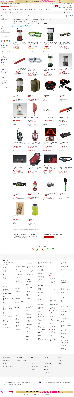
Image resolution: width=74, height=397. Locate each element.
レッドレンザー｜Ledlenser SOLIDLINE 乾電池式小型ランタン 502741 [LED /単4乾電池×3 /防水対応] (50, 193)
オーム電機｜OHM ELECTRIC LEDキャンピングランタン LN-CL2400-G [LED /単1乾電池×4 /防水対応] (50, 69)
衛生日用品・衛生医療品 (41, 307)
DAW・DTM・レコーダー (30, 285)
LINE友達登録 (46, 369)
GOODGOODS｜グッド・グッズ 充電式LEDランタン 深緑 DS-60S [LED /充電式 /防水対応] (65, 69)
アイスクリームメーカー (6, 327)
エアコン (34, 9)
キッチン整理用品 (40, 270)
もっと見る (15, 240)
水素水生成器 (5, 324)
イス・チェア (63, 324)
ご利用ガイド (51, 3)
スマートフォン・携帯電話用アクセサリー (31, 267)
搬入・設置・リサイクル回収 (7, 363)
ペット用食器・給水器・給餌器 (54, 320)
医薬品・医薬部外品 (41, 304)
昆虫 (50, 323)
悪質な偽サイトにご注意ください (17, 384)
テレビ (46, 9)
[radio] (1, 16)
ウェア (62, 273)
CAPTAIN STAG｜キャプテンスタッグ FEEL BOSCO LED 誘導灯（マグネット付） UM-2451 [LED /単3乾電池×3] (65, 118)
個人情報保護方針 (47, 394)
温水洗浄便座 (17, 325)
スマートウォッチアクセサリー (31, 275)
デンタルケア (17, 318)
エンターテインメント (29, 306)
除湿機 (4, 296)
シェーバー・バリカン (18, 311)
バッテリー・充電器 (29, 271)
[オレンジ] (6, 41)
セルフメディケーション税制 (7, 384)
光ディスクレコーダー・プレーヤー (20, 270)
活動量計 (16, 326)
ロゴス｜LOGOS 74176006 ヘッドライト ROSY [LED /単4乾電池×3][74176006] (35, 43)
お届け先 (2, 49)
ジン (50, 266)
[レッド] (4, 41)
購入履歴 (32, 363)
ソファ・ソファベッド (64, 318)
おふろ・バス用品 (52, 301)
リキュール (51, 269)
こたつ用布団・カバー (64, 337)
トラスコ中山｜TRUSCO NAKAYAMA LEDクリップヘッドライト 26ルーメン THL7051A (65, 168)
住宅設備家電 (5, 278)
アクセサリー (28, 291)
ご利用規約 (59, 363)
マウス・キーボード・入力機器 (19, 301)
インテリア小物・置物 (64, 340)
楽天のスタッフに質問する (49, 236)
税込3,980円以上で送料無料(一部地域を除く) (14, 3)
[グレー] (1, 41)
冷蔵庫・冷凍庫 (5, 264)
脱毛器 (16, 315)
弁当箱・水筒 (40, 272)
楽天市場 (72, 3)
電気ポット (4, 312)
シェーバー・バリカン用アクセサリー (20, 314)
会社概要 (68, 3)
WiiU (38, 295)
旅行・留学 (28, 307)
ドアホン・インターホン (53, 332)
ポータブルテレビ (17, 277)
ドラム (27, 288)
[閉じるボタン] (72, 19)
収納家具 (62, 327)
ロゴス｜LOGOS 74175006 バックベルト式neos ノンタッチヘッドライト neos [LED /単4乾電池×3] (35, 69)
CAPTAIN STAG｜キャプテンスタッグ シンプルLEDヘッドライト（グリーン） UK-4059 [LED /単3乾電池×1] (19, 193)
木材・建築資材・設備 (53, 336)
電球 (4, 47)
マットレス (62, 314)
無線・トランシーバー (18, 281)
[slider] (0, 32)
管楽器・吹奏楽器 (29, 287)
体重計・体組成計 (17, 329)
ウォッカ (51, 270)
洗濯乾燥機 (4, 267)
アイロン (4, 274)
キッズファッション (52, 297)
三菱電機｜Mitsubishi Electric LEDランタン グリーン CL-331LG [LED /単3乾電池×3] (19, 94)
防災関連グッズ (52, 335)
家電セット (10, 9)
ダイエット (39, 332)
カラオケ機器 (28, 298)
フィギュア (51, 282)
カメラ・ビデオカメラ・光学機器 (20, 266)
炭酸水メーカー (5, 320)
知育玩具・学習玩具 (52, 278)
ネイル (39, 323)
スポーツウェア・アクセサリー (65, 279)
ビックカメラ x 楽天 (4, 3)
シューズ (62, 269)
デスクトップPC (17, 288)
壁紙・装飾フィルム (64, 333)
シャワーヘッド (17, 321)
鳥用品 (51, 319)
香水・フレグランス (41, 327)
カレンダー (28, 313)
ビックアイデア (15, 9)
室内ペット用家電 (52, 326)
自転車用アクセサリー (64, 266)
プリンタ (16, 294)
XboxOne (39, 288)
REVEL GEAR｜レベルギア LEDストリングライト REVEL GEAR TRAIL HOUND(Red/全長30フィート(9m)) (50, 143)
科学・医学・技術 (29, 324)
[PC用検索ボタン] (56, 6)
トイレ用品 (62, 292)
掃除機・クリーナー (6, 273)
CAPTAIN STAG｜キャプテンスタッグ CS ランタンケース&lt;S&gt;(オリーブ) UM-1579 (34, 94)
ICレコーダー (17, 275)
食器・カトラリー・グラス (42, 266)
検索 (6, 36)
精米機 (4, 303)
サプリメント (40, 331)
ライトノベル (28, 328)
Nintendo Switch (40, 282)
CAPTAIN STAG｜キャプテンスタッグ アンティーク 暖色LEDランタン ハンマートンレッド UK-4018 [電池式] (35, 143)
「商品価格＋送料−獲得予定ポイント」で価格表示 (19, 15)
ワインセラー (5, 315)
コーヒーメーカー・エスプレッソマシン (8, 307)
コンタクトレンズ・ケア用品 (42, 310)
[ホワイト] (3, 41)
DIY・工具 (51, 331)
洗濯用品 (62, 288)
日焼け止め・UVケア (41, 326)
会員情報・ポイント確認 (34, 366)
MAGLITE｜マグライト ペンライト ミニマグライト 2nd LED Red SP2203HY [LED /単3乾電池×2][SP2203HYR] (19, 218)
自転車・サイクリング (64, 263)
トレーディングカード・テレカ (54, 289)
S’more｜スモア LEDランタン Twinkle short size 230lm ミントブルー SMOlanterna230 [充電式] (50, 118)
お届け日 (2, 53)
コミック (27, 303)
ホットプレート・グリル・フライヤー (8, 309)
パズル (51, 285)
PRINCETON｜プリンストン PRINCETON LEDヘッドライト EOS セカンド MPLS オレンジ (49, 168)
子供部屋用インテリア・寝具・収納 (66, 326)
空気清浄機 (30, 9)
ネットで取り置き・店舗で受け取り (8, 366)
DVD (27, 339)
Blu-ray (27, 336)
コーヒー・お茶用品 (41, 276)
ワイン (51, 265)
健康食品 (39, 335)
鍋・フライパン (40, 263)
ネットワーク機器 (17, 298)
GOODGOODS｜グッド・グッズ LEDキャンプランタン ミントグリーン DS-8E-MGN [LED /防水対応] (19, 118)
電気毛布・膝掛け (5, 289)
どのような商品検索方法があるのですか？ (20, 237)
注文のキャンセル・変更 (48, 363)
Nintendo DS (40, 298)
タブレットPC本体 (29, 265)
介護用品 (39, 311)
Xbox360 (39, 289)
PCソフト (16, 305)
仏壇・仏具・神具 (63, 349)
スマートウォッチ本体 (29, 274)
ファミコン (39, 299)
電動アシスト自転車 (64, 265)
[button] (1, 31)
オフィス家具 (63, 339)
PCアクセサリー (17, 291)
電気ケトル (4, 313)
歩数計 (16, 328)
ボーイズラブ (28, 321)
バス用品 (62, 291)
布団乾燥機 (4, 270)
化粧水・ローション (41, 319)
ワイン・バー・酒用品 (41, 277)
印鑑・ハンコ (63, 285)
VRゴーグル (28, 279)
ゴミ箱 (62, 336)
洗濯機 (42, 9)
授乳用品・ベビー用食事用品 (54, 304)
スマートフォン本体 (29, 263)
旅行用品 (62, 309)
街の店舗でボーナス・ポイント (21, 360)
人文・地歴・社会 (29, 317)
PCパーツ (16, 304)
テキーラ (51, 273)
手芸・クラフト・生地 (64, 289)
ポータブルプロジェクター (19, 285)
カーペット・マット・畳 (64, 330)
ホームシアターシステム (18, 274)
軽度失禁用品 (40, 314)
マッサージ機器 (17, 322)
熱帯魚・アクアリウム (53, 316)
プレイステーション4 (41, 285)
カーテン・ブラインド (64, 329)
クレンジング (40, 320)
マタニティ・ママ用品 (53, 300)
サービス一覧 (31, 394)
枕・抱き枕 (62, 315)
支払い (45, 360)
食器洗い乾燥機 (5, 321)
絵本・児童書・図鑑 (29, 304)
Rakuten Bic (5, 6)
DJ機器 (27, 294)
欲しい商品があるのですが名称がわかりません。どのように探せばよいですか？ (26, 236)
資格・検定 (28, 330)
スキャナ (16, 295)
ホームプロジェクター (18, 271)
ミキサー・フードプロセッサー (7, 316)
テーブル (62, 321)
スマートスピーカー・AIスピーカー (20, 283)
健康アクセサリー (40, 338)
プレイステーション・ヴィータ (42, 291)
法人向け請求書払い (34, 369)
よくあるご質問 (56, 3)
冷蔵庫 (39, 9)
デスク (62, 322)
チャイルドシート (52, 307)
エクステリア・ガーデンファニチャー (54, 340)
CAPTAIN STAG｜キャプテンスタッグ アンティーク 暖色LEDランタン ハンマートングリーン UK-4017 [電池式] (19, 143)
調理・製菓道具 (40, 265)
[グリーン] (7, 41)
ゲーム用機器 (17, 302)
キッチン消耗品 (40, 269)
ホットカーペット (5, 286)
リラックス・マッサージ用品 (42, 339)
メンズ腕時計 (63, 297)
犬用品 (51, 313)
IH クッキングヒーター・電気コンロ (8, 318)
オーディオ (16, 265)
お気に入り (32, 360)
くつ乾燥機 (4, 271)
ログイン (67, 9)
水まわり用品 (40, 279)
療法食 (51, 327)
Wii (38, 296)
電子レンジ (50, 9)
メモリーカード (17, 278)
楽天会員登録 (71, 9)
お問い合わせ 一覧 (36, 394)
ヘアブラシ (16, 310)
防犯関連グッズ (63, 345)
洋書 (27, 327)
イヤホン (25, 9)
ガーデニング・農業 (52, 338)
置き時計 (62, 301)
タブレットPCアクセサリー (30, 268)
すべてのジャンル (3, 12)
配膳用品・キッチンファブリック (43, 273)
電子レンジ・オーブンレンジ (7, 300)
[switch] (9, 59)
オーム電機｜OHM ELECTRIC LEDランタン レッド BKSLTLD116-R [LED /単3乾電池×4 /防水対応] (19, 43)
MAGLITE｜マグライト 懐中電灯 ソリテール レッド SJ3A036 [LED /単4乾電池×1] (19, 69)
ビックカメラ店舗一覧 (63, 3)
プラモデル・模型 (52, 281)
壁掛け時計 (62, 300)
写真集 (27, 331)
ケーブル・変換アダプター (30, 270)
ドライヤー (21, 9)
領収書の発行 (46, 366)
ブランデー (51, 272)
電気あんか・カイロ (6, 290)
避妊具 (39, 308)
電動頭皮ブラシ (17, 319)
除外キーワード (3, 83)
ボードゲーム (52, 288)
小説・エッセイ (28, 320)
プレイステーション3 (41, 292)
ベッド (62, 317)
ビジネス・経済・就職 (29, 311)
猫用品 (51, 312)
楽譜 (27, 310)
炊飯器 (4, 302)
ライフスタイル (28, 314)
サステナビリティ (41, 394)
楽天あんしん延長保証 (6, 360)
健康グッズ (39, 336)
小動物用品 (51, 317)
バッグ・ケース (63, 270)
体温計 (16, 332)
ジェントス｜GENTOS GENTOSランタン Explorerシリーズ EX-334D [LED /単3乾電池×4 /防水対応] (50, 43)
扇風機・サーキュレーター (7, 293)
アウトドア (62, 277)
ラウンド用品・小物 (64, 272)
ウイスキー (51, 263)
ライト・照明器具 (5, 280)
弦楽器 (27, 295)
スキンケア (39, 317)
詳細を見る (45, 23)
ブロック (51, 292)
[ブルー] (9, 41)
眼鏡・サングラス (63, 280)
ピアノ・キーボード (52, 291)
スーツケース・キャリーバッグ (65, 306)
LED (1, 47)
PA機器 (27, 284)
